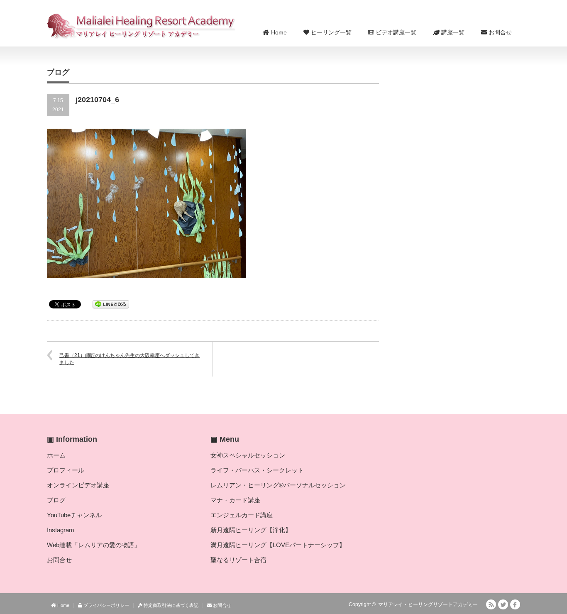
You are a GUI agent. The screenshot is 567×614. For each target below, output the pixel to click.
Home (278, 32)
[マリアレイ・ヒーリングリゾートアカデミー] (141, 26)
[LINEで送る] (111, 303)
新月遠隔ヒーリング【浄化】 (250, 529)
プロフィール (65, 470)
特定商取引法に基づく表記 (170, 605)
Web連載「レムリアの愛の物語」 (93, 544)
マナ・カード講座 (235, 500)
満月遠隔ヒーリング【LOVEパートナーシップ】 (277, 544)
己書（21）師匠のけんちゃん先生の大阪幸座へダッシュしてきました (129, 358)
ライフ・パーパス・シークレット (257, 470)
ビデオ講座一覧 (395, 32)
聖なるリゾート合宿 (238, 559)
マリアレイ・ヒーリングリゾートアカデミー (428, 604)
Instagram (60, 529)
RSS (491, 604)
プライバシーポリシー (105, 605)
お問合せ (499, 32)
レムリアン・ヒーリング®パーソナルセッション (278, 485)
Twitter (503, 604)
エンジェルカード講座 (241, 515)
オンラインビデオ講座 (78, 485)
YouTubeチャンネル (74, 515)
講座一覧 (452, 32)
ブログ (56, 500)
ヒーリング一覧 (330, 32)
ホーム (56, 455)
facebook (515, 604)
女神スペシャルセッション (247, 455)
